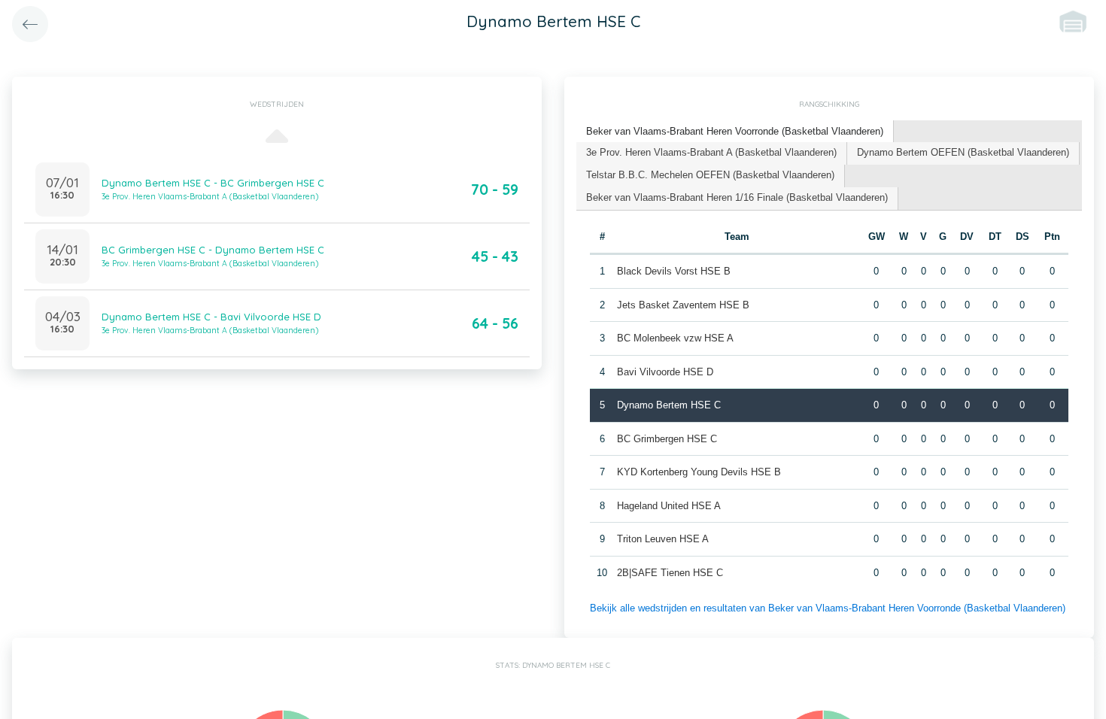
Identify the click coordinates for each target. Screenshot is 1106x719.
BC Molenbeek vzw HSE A (675, 338)
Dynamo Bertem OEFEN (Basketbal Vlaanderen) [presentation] (963, 152)
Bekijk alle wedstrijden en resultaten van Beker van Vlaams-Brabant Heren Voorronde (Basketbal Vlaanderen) (827, 608)
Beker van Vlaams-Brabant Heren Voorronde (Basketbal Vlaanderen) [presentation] (734, 131)
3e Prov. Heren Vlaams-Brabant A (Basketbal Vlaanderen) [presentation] (711, 152)
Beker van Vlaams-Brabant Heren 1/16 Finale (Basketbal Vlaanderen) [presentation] (737, 197)
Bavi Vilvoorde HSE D (665, 372)
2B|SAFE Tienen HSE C (670, 572)
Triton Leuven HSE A (663, 539)
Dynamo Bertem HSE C (669, 405)
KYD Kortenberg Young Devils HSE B (699, 472)
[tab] (735, 132)
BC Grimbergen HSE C (667, 438)
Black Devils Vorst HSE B (674, 271)
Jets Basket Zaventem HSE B (683, 305)
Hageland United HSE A (669, 505)
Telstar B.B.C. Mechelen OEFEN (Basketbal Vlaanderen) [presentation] (710, 175)
